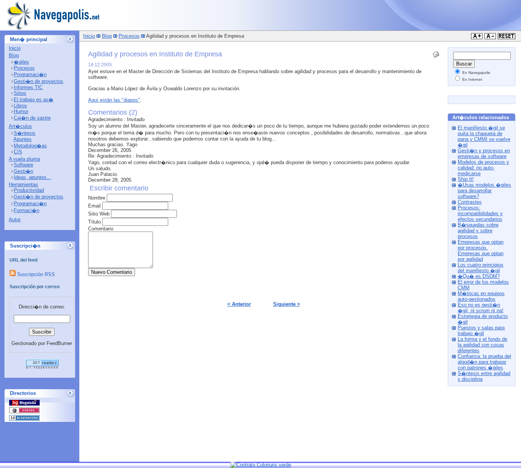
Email (94, 206)
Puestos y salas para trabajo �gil (481, 330)
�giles (21, 62)
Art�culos (20, 126)
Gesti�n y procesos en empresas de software (484, 153)
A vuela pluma (24, 159)
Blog (14, 55)
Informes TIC (28, 87)
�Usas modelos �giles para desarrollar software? (484, 190)
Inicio (15, 48)
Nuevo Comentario (111, 272)
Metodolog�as (30, 146)
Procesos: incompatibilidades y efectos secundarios (480, 213)
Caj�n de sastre (32, 118)
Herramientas (23, 184)
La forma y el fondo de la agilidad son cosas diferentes (482, 344)
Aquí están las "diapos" (114, 100)
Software (23, 165)
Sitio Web (98, 214)
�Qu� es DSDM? (479, 276)
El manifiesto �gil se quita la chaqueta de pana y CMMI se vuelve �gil (484, 136)
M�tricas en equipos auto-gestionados (481, 296)
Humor (21, 111)
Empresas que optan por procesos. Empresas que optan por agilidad (480, 250)
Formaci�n (26, 210)
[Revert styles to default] (506, 37)
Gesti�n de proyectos (38, 81)
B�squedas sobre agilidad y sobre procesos (478, 230)
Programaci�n (30, 74)
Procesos (24, 68)
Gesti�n (23, 171)
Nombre (96, 198)
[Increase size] (476, 37)
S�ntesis (24, 133)
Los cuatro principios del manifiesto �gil (480, 267)
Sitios (20, 93)
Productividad (29, 190)
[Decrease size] (490, 37)
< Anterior (239, 304)
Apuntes (22, 139)
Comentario (100, 229)
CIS (18, 152)
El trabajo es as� (33, 99)
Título (94, 222)
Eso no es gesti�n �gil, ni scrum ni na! (480, 307)
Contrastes (470, 202)
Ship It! (466, 179)
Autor (15, 219)
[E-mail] (436, 53)
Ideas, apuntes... (32, 177)
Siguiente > (286, 304)
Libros (20, 106)
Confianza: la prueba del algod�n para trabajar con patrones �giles (484, 362)
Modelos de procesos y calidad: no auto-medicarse (483, 167)
